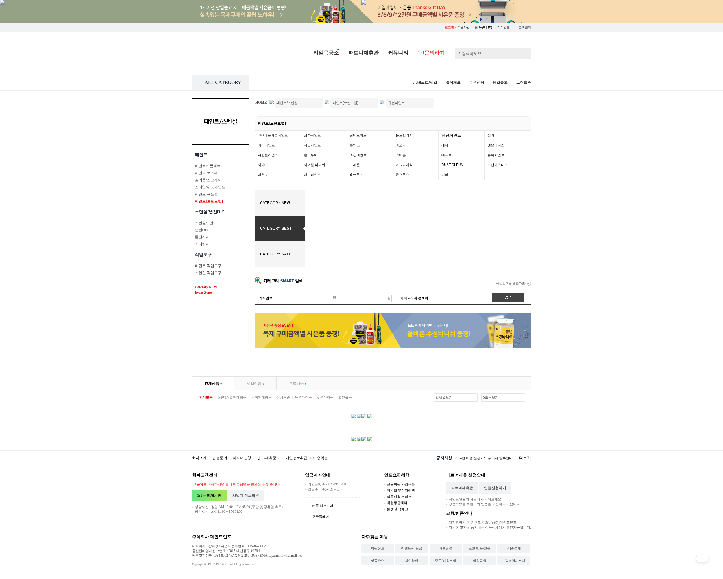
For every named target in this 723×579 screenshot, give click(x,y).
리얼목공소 (326, 53)
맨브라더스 (495, 145)
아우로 (263, 175)
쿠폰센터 (476, 82)
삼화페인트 (312, 135)
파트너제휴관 (363, 53)
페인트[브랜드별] (272, 123)
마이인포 (504, 27)
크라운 (355, 165)
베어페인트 (266, 145)
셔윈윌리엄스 (268, 155)
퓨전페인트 (451, 135)
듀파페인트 (495, 155)
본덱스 (355, 145)
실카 (490, 135)
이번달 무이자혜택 (401, 490)
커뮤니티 (398, 53)
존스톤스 (402, 175)
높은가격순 (303, 397)
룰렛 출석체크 (397, 509)
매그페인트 (312, 175)
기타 (444, 175)
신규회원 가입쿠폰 (401, 484)
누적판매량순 (261, 397)
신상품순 (283, 397)
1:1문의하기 (431, 53)
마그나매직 (404, 165)
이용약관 (320, 458)
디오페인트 (312, 145)
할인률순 (345, 397)
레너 (444, 145)
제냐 (261, 165)
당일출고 (500, 82)
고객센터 (525, 27)
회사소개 (199, 458)
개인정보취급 (297, 458)
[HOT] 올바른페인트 (273, 135)
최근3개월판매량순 (232, 397)
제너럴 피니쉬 (314, 165)
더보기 (525, 458)
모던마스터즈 (497, 165)
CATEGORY (275, 203)
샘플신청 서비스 (399, 497)
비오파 (401, 145)
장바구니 (483, 27)
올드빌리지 (404, 135)
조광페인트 (358, 155)
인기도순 (206, 397)
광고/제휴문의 (268, 458)
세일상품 (255, 383)
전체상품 (213, 383)
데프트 (446, 155)
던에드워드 (358, 135)
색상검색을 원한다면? (511, 283)
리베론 (401, 155)
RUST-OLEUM (452, 165)
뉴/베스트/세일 (424, 82)
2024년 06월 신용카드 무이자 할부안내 (484, 458)
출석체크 (453, 82)
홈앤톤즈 (356, 175)
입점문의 (219, 458)
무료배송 (298, 383)
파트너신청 (242, 458)
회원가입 (463, 27)
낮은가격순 (325, 397)
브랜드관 (523, 82)
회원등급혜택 (397, 503)
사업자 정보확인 (245, 495)
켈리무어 (310, 155)
